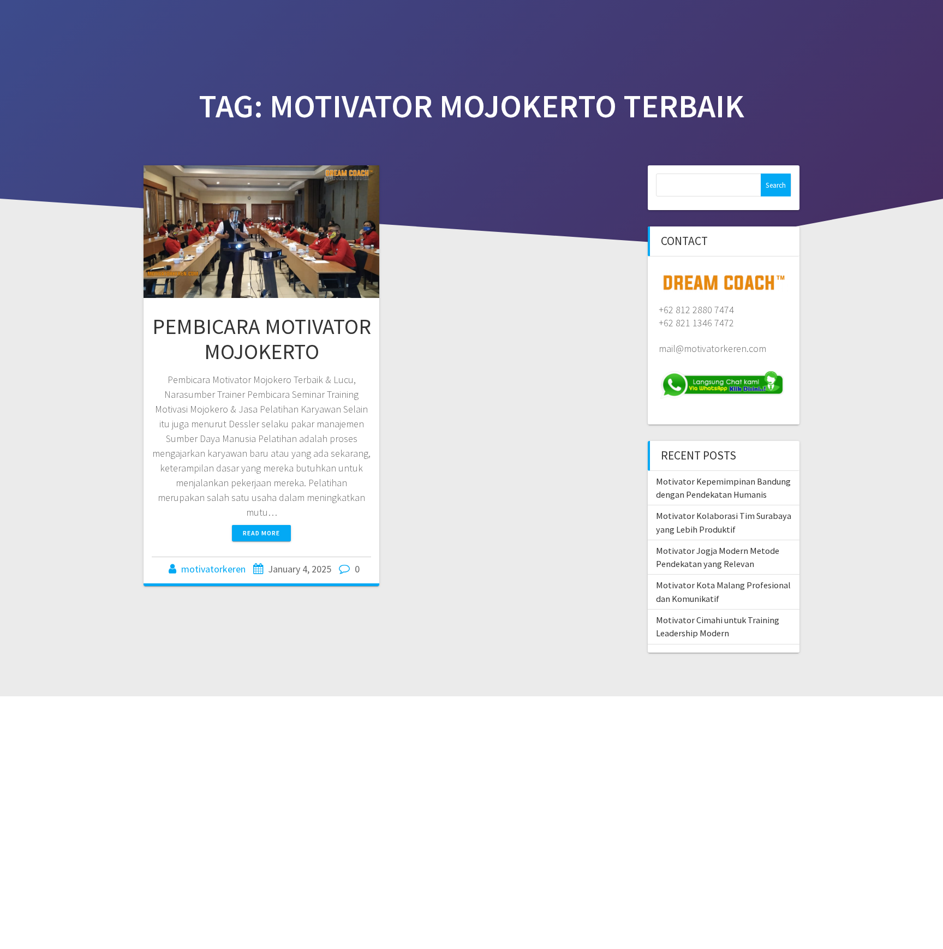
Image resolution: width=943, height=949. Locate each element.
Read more (261, 533)
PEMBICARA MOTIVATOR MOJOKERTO (261, 339)
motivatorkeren (213, 569)
